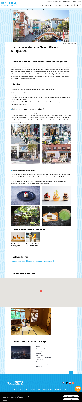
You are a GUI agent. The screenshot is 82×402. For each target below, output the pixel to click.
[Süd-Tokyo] (20, 347)
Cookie (26, 389)
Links (39, 389)
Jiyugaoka (39, 366)
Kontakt (45, 389)
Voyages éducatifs (66, 1)
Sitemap (33, 389)
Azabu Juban (39, 355)
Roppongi (39, 353)
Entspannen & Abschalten (35, 261)
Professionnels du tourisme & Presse (54, 1)
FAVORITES (80, 5)
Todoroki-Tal (39, 359)
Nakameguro (39, 351)
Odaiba (38, 346)
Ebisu (37, 362)
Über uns (66, 389)
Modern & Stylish (48, 261)
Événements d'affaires (77, 1)
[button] (48, 5)
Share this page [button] (77, 5)
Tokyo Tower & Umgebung (43, 357)
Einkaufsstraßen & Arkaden (19, 261)
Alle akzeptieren (71, 399)
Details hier (5, 399)
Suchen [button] (74, 5)
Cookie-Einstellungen (71, 396)
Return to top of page (71, 372)
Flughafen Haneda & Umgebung (45, 364)
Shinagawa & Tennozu (42, 349)
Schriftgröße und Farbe (55, 389)
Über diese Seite (17, 389)
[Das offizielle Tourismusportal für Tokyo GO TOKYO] (9, 3)
